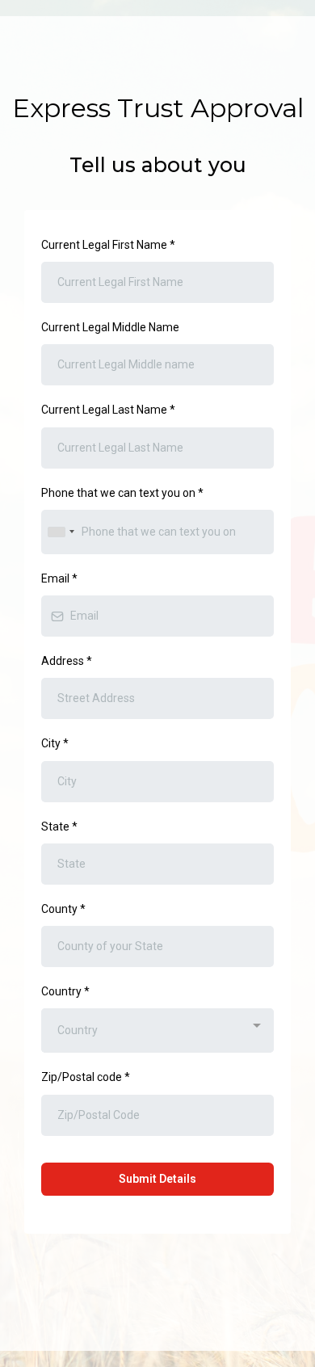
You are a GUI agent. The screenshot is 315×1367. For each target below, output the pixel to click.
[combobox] (60, 532)
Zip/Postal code (85, 1076)
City (55, 743)
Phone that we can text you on (122, 492)
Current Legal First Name (108, 244)
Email (59, 578)
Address (66, 660)
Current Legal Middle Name (110, 327)
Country (65, 991)
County (63, 908)
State (59, 826)
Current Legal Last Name (108, 409)
